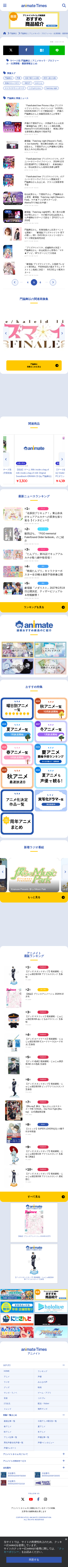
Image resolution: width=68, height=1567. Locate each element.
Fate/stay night (51, 88)
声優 (18, 78)
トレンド (7, 1409)
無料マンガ (42, 1409)
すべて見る (34, 1196)
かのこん (38, 83)
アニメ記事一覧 (10, 1437)
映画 (40, 1387)
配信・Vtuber (43, 1403)
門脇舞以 (8, 78)
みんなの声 (42, 1382)
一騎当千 (27, 83)
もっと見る (34, 897)
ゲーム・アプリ (44, 1393)
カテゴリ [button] (7, 1365)
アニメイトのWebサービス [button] (14, 1461)
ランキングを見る (34, 607)
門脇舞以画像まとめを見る (34, 365)
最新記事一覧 (9, 1421)
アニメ (6, 1377)
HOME (6, 1371)
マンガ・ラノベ (10, 1393)
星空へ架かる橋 (49, 78)
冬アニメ (41, 1432)
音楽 (6, 1398)
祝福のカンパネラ (12, 83)
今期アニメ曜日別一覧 (47, 1421)
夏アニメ (41, 1426)
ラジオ (6, 1382)
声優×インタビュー (46, 1443)
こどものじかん (35, 88)
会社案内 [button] (7, 1468)
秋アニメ (7, 1432)
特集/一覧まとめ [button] (10, 1415)
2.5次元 (7, 1403)
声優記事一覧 (43, 1437)
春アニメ (7, 1426)
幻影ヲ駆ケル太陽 (32, 78)
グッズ (6, 1387)
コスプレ (41, 1398)
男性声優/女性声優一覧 (13, 1443)
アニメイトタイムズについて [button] (15, 1454)
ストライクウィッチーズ (14, 88)
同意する (34, 1559)
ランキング (42, 1371)
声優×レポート (10, 1448)
